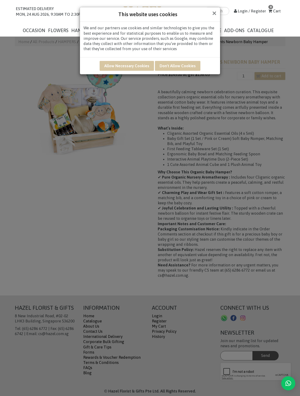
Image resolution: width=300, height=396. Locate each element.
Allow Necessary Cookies (126, 66)
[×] (288, 383)
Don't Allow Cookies (178, 66)
